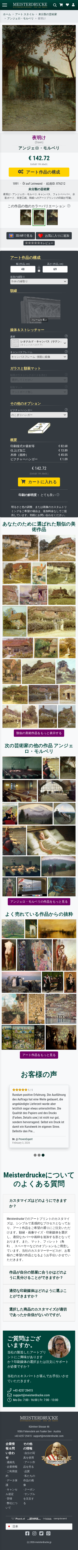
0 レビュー (46, 243)
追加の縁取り (17, 276)
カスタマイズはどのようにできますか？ (38, 1203)
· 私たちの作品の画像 (29, 1480)
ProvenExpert (26, 1139)
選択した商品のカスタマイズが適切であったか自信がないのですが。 (38, 1312)
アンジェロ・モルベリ (20, 18)
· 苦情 (9, 1498)
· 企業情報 (11, 1466)
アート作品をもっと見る (39, 1055)
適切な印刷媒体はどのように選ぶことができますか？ (38, 1293)
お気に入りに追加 (56, 235)
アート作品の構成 (41, 171)
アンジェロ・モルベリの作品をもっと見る (39, 901)
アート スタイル (24, 14)
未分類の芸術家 (47, 14)
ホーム (7, 14)
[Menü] (4, 5)
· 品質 (26, 1471)
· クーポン (29, 1489)
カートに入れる (41, 482)
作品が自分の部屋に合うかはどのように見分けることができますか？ (38, 1275)
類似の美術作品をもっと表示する (39, 733)
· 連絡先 (10, 1462)
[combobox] (39, 281)
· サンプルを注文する (29, 1498)
